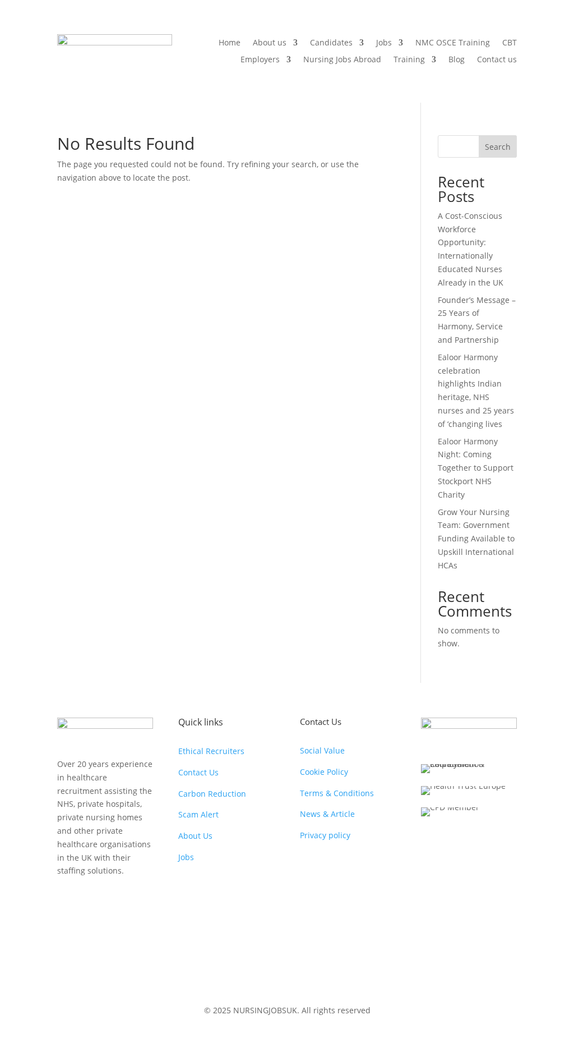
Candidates (331, 43)
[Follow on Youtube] (111, 899)
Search (498, 146)
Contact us (497, 60)
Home (229, 43)
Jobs (384, 43)
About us (269, 43)
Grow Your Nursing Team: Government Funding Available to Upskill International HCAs (476, 539)
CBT (509, 43)
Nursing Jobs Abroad (342, 60)
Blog (456, 60)
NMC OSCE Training (452, 43)
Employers (260, 60)
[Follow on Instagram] (66, 922)
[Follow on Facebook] (66, 899)
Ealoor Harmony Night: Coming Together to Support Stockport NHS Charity (475, 468)
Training (409, 60)
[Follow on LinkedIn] (133, 899)
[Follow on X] (89, 899)
